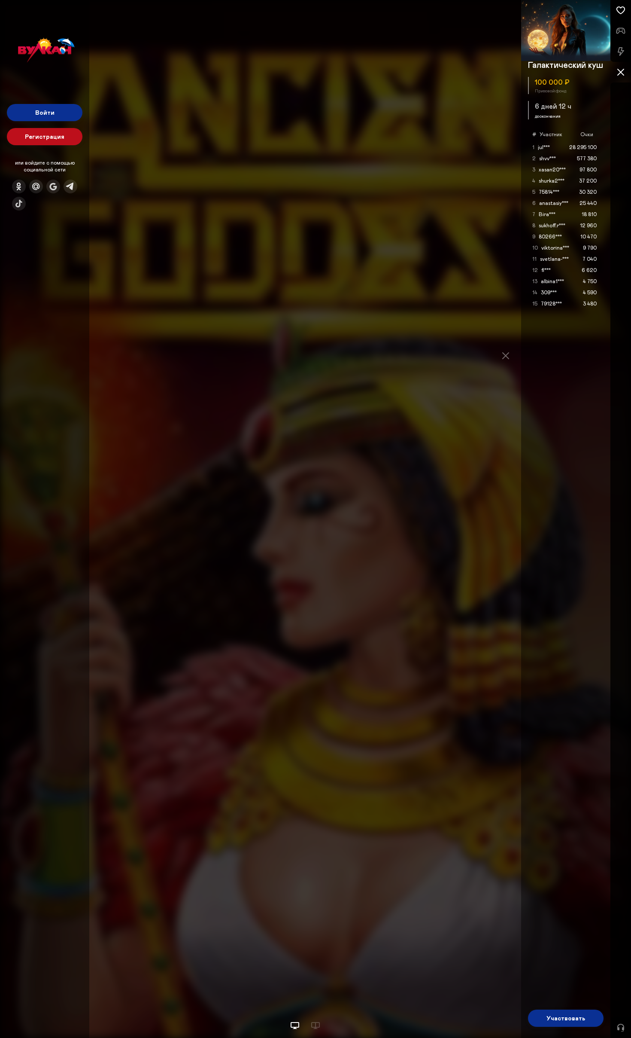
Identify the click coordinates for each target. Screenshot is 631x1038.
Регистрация (44, 136)
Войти (45, 112)
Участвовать (565, 1018)
